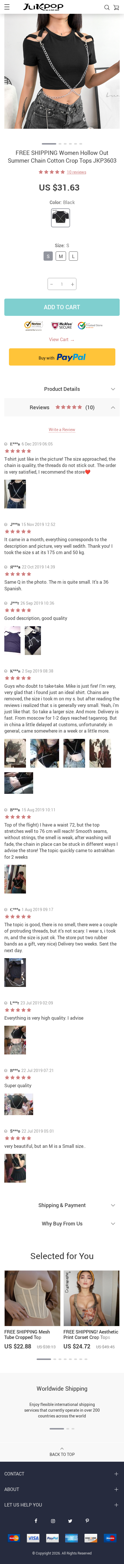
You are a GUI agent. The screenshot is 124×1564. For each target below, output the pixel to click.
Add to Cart (62, 307)
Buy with (47, 358)
